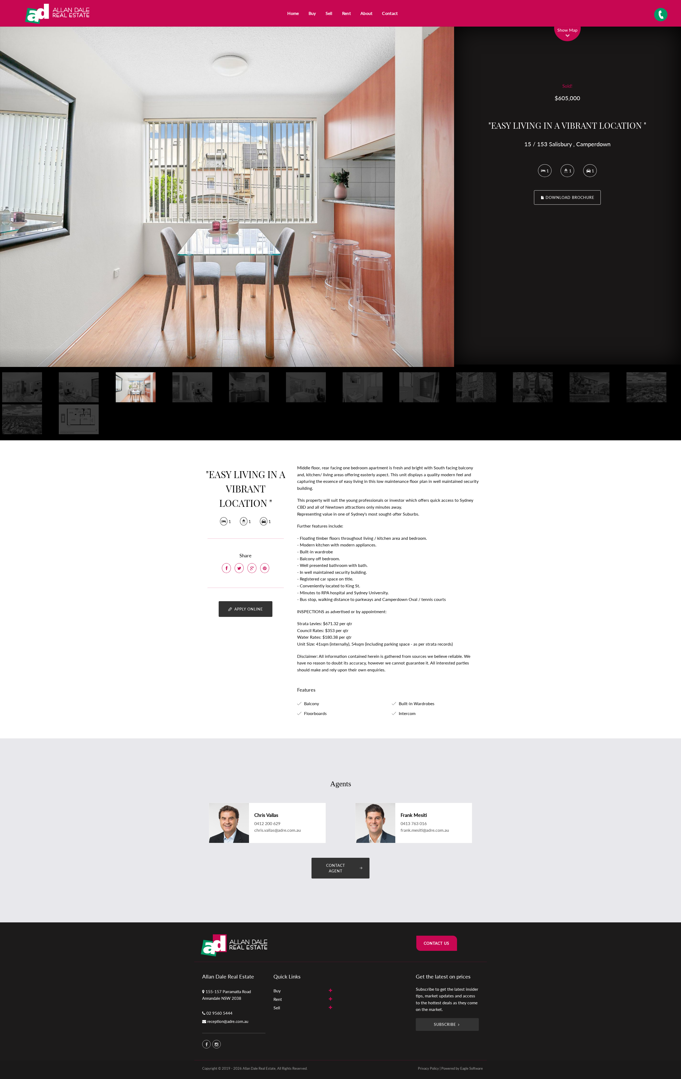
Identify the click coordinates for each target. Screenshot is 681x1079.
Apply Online (248, 609)
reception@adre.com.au (227, 1021)
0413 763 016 (414, 823)
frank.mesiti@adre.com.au (425, 830)
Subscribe (445, 1024)
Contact (390, 13)
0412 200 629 (267, 823)
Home (293, 13)
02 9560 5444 (219, 1013)
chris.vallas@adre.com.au (277, 830)
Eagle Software (471, 1068)
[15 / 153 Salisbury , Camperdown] (227, 197)
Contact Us (436, 943)
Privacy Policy (428, 1068)
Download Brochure (569, 197)
